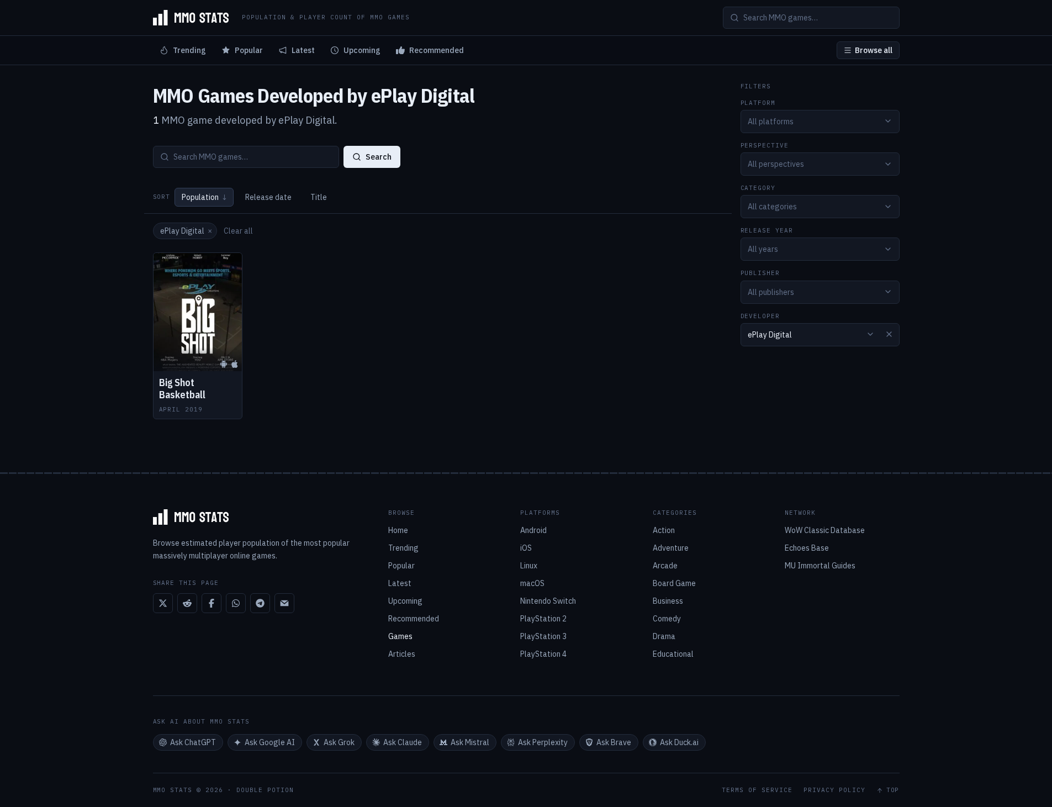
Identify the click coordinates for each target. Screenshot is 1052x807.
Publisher (760, 273)
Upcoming (361, 50)
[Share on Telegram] (260, 603)
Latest (303, 50)
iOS (526, 548)
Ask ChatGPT (193, 742)
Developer (760, 315)
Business (668, 601)
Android (533, 530)
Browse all (873, 50)
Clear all (238, 231)
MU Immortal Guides (820, 566)
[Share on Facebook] (211, 603)
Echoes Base (807, 548)
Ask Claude (402, 742)
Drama (664, 636)
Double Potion (265, 790)
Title (318, 197)
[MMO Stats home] (191, 17)
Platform (758, 102)
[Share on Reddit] (187, 603)
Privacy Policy (834, 790)
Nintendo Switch (548, 601)
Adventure (671, 548)
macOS (532, 583)
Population (204, 197)
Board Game (674, 583)
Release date (268, 197)
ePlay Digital (186, 231)
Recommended (436, 50)
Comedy (667, 619)
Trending (189, 50)
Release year (767, 230)
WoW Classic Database (825, 530)
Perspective (765, 145)
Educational (673, 654)
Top (893, 790)
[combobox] (820, 121)
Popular (249, 50)
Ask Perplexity (543, 742)
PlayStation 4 (543, 654)
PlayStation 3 (543, 636)
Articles (401, 654)
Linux (528, 566)
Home (398, 530)
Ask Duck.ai (679, 742)
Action (664, 530)
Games (400, 636)
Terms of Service (757, 790)
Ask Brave (613, 742)
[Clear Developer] (889, 334)
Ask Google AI (270, 742)
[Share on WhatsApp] (236, 603)
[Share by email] (284, 603)
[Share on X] (163, 603)
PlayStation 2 (543, 619)
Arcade (665, 566)
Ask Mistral (470, 742)
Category (758, 188)
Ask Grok (339, 742)
